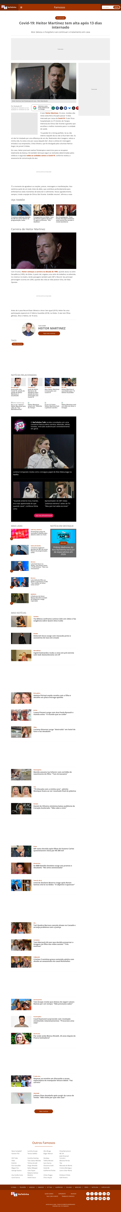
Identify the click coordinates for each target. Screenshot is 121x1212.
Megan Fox (15, 1168)
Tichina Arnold (32, 1163)
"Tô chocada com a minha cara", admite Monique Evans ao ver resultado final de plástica (54, 790)
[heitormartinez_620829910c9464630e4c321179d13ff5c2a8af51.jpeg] (69, 382)
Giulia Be (46, 1168)
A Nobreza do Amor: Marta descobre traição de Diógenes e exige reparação (39, 598)
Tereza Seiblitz (32, 1154)
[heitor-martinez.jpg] (17, 402)
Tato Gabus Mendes (34, 1161)
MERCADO (78, 1187)
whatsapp (53, 109)
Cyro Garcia (47, 1163)
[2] (20, 550)
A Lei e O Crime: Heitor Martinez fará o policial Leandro (52, 406)
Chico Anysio (47, 1177)
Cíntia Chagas (48, 1175)
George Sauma (16, 1170)
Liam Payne (31, 1170)
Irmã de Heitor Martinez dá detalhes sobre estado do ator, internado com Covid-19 (33, 393)
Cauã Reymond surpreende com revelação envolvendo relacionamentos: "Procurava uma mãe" (53, 1021)
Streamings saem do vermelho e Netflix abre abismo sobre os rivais (39, 533)
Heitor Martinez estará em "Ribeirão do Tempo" (35, 406)
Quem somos (49, 1194)
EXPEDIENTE (62, 1194)
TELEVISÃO (23, 1187)
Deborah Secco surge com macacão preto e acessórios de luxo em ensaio (52, 637)
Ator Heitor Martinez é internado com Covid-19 (52, 390)
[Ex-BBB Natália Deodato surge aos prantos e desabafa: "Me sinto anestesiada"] (21, 868)
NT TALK (49, 1187)
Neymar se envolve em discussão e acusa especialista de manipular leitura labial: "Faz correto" (53, 1080)
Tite (61, 1163)
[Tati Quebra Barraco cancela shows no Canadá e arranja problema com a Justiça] (21, 928)
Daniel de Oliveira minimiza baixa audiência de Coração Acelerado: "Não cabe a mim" (54, 807)
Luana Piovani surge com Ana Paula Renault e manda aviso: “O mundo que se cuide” (53, 713)
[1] (20, 533)
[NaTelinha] (9, 7)
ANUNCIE (73, 1194)
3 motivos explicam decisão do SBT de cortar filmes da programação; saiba (20, 218)
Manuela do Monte (66, 1166)
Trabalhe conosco (68, 1196)
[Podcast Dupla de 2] (100, 1198)
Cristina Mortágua (66, 1168)
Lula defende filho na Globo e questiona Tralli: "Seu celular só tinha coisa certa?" (39, 582)
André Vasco (32, 1177)
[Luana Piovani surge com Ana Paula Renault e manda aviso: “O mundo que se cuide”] (21, 715)
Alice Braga (47, 1151)
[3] (20, 566)
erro (77, 108)
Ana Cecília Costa (17, 1175)
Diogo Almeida (32, 1166)
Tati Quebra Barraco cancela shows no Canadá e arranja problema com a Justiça (54, 926)
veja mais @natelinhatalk (43, 515)
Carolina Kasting (33, 1158)
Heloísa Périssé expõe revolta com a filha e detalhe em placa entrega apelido (52, 696)
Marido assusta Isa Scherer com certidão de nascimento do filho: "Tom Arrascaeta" (52, 773)
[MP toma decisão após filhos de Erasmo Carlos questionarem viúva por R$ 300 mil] (21, 851)
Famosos (59, 7)
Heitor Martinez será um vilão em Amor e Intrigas (69, 406)
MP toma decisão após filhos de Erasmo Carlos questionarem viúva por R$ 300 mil (53, 849)
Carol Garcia (16, 1177)
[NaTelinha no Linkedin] (96, 1198)
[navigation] (21, 7)
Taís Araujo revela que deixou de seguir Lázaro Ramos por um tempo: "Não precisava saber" (53, 1003)
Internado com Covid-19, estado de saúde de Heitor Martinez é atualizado (18, 392)
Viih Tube (15, 1158)
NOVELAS (32, 1187)
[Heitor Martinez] (28, 329)
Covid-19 (61, 118)
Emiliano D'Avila (65, 1175)
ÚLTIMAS (13, 1187)
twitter (61, 109)
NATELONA (95, 1187)
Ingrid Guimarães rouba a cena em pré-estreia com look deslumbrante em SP (53, 654)
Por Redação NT (16, 106)
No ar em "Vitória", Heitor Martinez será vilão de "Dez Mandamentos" (18, 407)
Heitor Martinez (51, 113)
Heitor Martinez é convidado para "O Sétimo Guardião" (68, 390)
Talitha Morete (48, 1161)
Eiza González (16, 1166)
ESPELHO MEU (106, 1187)
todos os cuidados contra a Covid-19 (41, 155)
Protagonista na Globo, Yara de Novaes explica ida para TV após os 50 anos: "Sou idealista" (43, 219)
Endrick (14, 1163)
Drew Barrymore (65, 1151)
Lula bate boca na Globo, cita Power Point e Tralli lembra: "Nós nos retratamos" (39, 566)
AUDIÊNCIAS (59, 1187)
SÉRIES (86, 1187)
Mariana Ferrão (65, 1161)
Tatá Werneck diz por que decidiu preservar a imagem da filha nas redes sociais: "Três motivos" (53, 944)
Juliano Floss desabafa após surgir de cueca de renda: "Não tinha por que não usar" (53, 1096)
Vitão (13, 1161)
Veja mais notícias (49, 333)
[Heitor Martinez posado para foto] (18, 382)
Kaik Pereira (63, 1177)
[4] (20, 582)
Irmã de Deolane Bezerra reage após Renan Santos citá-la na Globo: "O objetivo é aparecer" (54, 883)
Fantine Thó (15, 1154)
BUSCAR (116, 7)
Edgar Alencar (48, 1154)
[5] (20, 598)
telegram (65, 109)
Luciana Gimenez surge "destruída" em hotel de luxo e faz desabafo (54, 730)
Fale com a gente (52, 1196)
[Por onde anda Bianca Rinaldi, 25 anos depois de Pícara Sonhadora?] (21, 1038)
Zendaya (46, 1158)
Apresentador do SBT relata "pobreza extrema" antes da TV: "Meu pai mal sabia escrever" (57, 503)
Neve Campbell (17, 1151)
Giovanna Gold (48, 1166)
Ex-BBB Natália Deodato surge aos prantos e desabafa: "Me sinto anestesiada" (52, 866)
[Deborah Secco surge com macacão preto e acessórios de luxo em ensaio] (21, 638)
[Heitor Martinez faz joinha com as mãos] (52, 382)
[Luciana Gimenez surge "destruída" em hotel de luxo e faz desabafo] (21, 732)
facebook (57, 109)
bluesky (69, 109)
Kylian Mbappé (32, 1168)
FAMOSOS (41, 1187)
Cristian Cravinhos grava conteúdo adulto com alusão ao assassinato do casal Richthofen (53, 960)
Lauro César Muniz (66, 1170)
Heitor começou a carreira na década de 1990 (40, 272)
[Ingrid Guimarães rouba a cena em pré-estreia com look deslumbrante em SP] (21, 655)
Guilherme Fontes (49, 1170)
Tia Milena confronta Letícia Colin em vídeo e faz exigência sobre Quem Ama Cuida (54, 620)
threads (73, 109)
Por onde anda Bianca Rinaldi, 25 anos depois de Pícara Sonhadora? (54, 1037)
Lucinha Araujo (33, 1151)
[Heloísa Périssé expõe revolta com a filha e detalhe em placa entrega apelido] (21, 698)
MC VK (62, 1154)
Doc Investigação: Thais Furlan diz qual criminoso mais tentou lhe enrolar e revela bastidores (65, 219)
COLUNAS (69, 1187)
